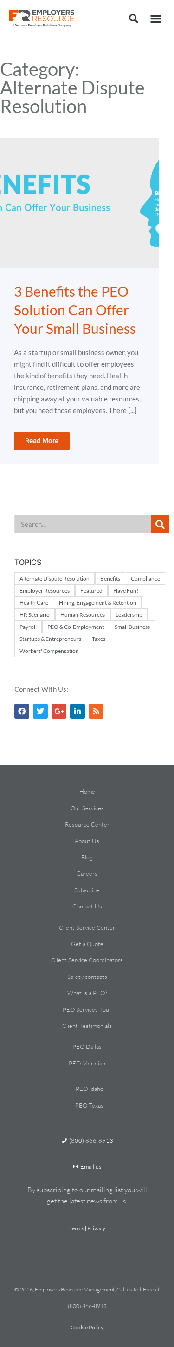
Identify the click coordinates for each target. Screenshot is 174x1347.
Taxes (98, 638)
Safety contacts (87, 976)
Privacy (96, 1228)
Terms (76, 1228)
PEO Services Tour (87, 1009)
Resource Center (87, 824)
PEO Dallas (87, 1046)
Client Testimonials (87, 1025)
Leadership (129, 614)
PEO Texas (89, 1105)
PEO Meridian (87, 1063)
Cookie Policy (87, 1327)
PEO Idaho (89, 1088)
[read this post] (79, 203)
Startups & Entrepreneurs (50, 638)
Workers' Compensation (49, 650)
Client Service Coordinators (87, 960)
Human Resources (82, 614)
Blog (87, 857)
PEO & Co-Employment (75, 626)
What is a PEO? (87, 992)
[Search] (160, 524)
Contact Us (87, 906)
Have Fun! (125, 590)
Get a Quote (87, 943)
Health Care (33, 602)
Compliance (145, 578)
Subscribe (87, 890)
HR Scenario (34, 614)
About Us (87, 841)
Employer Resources (44, 590)
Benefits (110, 578)
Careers (87, 873)
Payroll (28, 626)
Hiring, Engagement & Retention (97, 602)
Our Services (87, 808)
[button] (133, 18)
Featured (91, 590)
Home (87, 791)
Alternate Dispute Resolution (54, 578)
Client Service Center (87, 927)
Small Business (132, 626)
